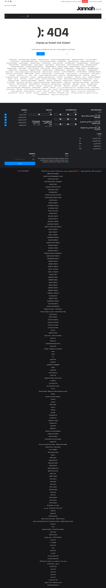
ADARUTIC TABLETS (57, 68)
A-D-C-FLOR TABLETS (91, 59)
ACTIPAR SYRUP (46, 63)
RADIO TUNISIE (92, 85)
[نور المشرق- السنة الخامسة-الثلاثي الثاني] (73, 116)
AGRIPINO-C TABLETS (35, 70)
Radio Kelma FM (67, 84)
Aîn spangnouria (23, 70)
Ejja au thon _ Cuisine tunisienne (14, 73)
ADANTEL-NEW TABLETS (17, 66)
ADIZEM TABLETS (71, 70)
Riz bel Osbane (95, 87)
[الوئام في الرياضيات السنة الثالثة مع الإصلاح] (73, 120)
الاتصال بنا (39, 91)
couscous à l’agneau (84, 73)
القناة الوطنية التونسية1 (29, 91)
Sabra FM (52, 87)
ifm (26, 75)
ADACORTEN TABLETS (91, 65)
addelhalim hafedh (11, 68)
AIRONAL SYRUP (13, 70)
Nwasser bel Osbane (13, 80)
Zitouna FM (46, 91)
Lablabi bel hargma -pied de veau (46, 77)
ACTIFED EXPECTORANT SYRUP (29, 61)
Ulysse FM (58, 91)
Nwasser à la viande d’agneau (28, 80)
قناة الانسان (43, 92)
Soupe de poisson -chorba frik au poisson (35, 89)
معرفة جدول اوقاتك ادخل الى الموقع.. (59, 94)
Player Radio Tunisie (92, 84)
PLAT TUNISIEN (11, 82)
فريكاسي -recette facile (63, 92)
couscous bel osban (47, 73)
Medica (60, 78)
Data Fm (37, 73)
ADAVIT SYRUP (22, 68)
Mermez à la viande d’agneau (48, 78)
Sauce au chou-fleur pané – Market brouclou (18, 87)
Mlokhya (10, 78)
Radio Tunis (12, 84)
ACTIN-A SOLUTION (58, 63)
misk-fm (16, 78)
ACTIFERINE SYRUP (70, 63)
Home (35, 75)
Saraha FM (45, 87)
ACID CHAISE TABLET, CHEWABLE (27, 59)
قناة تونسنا (21, 92)
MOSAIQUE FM (87, 80)
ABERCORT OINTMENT (78, 59)
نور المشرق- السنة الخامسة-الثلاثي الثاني (47, 123)
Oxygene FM (67, 82)
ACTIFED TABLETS (95, 63)
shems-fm (55, 89)
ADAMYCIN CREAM (14, 65)
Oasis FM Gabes (95, 82)
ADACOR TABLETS (23, 63)
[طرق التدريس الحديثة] (57, 126)
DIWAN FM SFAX (29, 73)
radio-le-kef (67, 85)
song (49, 89)
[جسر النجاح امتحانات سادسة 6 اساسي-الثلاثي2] (65, 120)
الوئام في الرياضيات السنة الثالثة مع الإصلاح (71, 1)
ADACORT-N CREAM (11, 63)
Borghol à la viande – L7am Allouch (51, 71)
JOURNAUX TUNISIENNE (94, 77)
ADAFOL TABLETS (60, 65)
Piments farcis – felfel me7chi (24, 82)
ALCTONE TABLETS (82, 71)
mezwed (37, 78)
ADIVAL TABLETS (82, 70)
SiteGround (44, 171)
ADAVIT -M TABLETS (33, 68)
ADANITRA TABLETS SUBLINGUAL (34, 66)
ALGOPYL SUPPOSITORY (68, 71)
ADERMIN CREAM (92, 70)
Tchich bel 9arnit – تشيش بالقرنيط (86, 91)
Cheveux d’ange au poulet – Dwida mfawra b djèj (27, 71)
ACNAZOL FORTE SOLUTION (87, 61)
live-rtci (96, 78)
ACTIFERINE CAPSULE (82, 63)
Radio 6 (83, 84)
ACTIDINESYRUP (61, 61)
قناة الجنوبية (36, 92)
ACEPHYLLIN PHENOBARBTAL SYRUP (60, 59)
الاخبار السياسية (96, 148)
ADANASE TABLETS (75, 66)
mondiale (95, 80)
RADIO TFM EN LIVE (22, 84)
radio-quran (39, 85)
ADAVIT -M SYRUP (45, 68)
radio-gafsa (75, 85)
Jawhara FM (20, 75)
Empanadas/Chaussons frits (74, 75)
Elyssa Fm (93, 75)
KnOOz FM (59, 77)
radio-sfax (31, 85)
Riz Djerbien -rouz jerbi (83, 87)
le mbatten (33, 77)
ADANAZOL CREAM (63, 66)
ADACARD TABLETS (35, 63)
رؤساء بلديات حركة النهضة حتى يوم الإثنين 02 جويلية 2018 (84, 92)
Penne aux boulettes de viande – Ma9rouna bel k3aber (48, 82)
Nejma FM (49, 80)
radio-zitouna (13, 85)
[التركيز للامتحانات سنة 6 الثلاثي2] (65, 116)
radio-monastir (58, 85)
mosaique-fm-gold (67, 80)
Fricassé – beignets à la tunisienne (48, 75)
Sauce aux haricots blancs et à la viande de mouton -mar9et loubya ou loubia (80, 89)
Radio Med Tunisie (56, 84)
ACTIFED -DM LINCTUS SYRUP (47, 61)
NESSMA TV (41, 80)
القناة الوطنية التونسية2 (16, 91)
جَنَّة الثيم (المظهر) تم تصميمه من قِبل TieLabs (66, 171)
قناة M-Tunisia (51, 92)
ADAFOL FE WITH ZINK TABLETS (75, 65)
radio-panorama (48, 85)
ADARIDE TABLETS (80, 68)
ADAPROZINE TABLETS (93, 68)
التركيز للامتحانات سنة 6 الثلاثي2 (36, 122)
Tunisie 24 (73, 91)
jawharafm (12, 75)
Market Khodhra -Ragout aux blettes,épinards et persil (78, 78)
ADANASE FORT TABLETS (88, 66)
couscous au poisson (71, 73)
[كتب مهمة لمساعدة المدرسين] (73, 126)
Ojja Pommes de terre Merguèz (81, 82)
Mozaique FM (57, 80)
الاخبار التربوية (97, 143)
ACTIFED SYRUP (15, 61)
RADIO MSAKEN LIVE (34, 84)
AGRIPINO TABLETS (60, 70)
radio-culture (83, 85)
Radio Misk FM (45, 84)
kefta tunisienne (68, 77)
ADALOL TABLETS (38, 65)
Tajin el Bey (19, 89)
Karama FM (77, 77)
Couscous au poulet (59, 73)
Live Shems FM (24, 77)
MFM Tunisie (23, 78)
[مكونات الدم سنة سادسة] (57, 116)
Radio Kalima (76, 84)
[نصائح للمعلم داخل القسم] (65, 126)
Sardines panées (36, 87)
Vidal (52, 91)
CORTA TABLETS (96, 73)
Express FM (62, 75)
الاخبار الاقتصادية (96, 141)
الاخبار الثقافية (97, 146)
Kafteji (84, 77)
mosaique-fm (77, 80)
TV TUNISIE (66, 91)
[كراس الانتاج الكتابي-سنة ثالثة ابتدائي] (57, 120)
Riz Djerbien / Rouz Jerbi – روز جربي (66, 87)
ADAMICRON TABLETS (26, 65)
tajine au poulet (10, 89)
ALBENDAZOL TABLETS (95, 71)
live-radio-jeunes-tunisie (12, 77)
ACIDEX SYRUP (13, 59)
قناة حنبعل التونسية (12, 92)
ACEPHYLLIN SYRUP (43, 59)
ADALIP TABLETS (49, 65)
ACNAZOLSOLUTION (73, 61)
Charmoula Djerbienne (43, 94)
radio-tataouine (23, 85)
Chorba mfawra (9, 71)
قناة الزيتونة (28, 92)
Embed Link (86, 75)
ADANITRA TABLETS (50, 66)
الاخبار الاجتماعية (96, 138)
